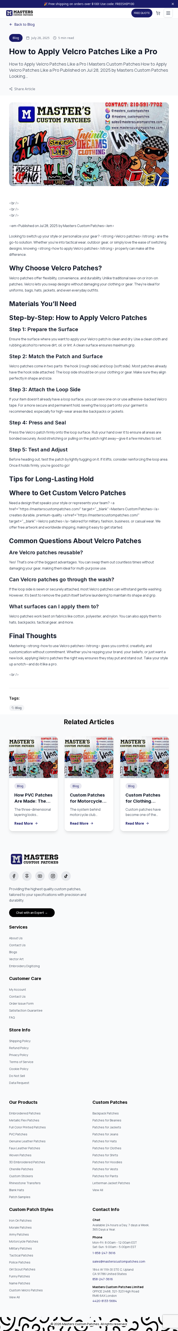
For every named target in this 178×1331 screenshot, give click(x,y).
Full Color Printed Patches (27, 1127)
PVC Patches (18, 1134)
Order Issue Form (21, 1003)
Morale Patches (20, 1227)
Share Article (24, 88)
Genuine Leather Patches (27, 1141)
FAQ (12, 1017)
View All (97, 1190)
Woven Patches (20, 1155)
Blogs (13, 952)
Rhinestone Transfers (25, 1183)
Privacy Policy (18, 1055)
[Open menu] (168, 13)
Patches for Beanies (106, 1120)
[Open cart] (158, 13)
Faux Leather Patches (24, 1148)
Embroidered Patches (25, 1113)
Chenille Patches (21, 1169)
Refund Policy (18, 1048)
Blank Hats (16, 1190)
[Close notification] (173, 4)
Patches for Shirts (105, 1155)
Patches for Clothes (106, 1148)
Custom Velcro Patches (26, 1290)
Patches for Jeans (105, 1134)
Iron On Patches (20, 1220)
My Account (17, 989)
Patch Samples (19, 1197)
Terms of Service (21, 1062)
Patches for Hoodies (107, 1162)
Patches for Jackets (106, 1127)
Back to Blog (24, 24)
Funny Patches (19, 1276)
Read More (23, 823)
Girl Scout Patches (22, 1269)
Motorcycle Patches (23, 1241)
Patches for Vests (105, 1169)
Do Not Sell (17, 1076)
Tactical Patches (21, 1255)
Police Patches (19, 1262)
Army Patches (19, 1234)
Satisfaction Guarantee (26, 1010)
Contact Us (17, 945)
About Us (16, 938)
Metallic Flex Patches (24, 1120)
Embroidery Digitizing (24, 966)
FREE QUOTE (142, 13)
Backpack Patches (105, 1113)
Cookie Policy (18, 1069)
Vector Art (16, 959)
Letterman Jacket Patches (111, 1183)
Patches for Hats (104, 1141)
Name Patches (19, 1283)
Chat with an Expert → (32, 913)
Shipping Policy (19, 1041)
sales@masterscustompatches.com (118, 1261)
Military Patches (20, 1248)
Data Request (19, 1083)
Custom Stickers (21, 1176)
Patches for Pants (105, 1176)
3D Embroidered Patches (27, 1162)
